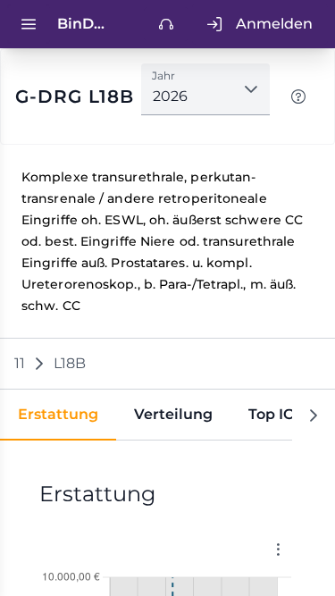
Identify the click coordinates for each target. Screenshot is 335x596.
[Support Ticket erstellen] (166, 24)
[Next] (313, 415)
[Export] (278, 549)
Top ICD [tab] (276, 414)
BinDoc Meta (84, 23)
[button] (251, 89)
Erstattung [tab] (58, 414)
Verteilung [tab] (173, 414)
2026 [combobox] (170, 96)
